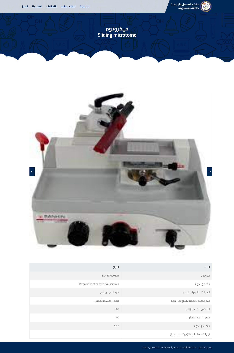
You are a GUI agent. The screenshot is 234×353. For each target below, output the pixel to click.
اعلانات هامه (68, 6)
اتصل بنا (37, 6)
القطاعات (51, 6)
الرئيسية (85, 6)
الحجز (25, 6)
